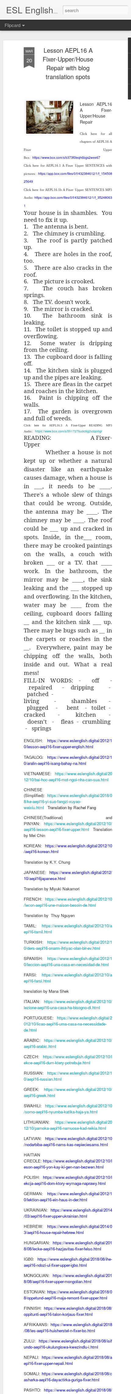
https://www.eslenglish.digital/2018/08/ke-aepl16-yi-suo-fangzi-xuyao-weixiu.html (68, 801)
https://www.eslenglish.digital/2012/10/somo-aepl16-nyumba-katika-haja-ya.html (68, 1109)
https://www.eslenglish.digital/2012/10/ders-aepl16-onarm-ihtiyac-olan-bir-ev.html (68, 945)
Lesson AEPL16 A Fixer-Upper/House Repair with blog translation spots (68, 63)
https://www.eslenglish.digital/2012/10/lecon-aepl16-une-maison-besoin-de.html (68, 902)
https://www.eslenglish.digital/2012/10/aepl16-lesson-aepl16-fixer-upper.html (68, 826)
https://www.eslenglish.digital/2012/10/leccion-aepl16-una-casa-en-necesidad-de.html (68, 961)
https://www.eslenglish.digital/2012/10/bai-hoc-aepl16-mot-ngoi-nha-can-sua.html (68, 776)
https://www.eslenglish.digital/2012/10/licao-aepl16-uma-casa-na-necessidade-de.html (68, 1024)
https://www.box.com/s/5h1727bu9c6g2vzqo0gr (68, 431)
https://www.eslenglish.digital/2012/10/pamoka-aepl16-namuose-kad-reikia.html (68, 1125)
